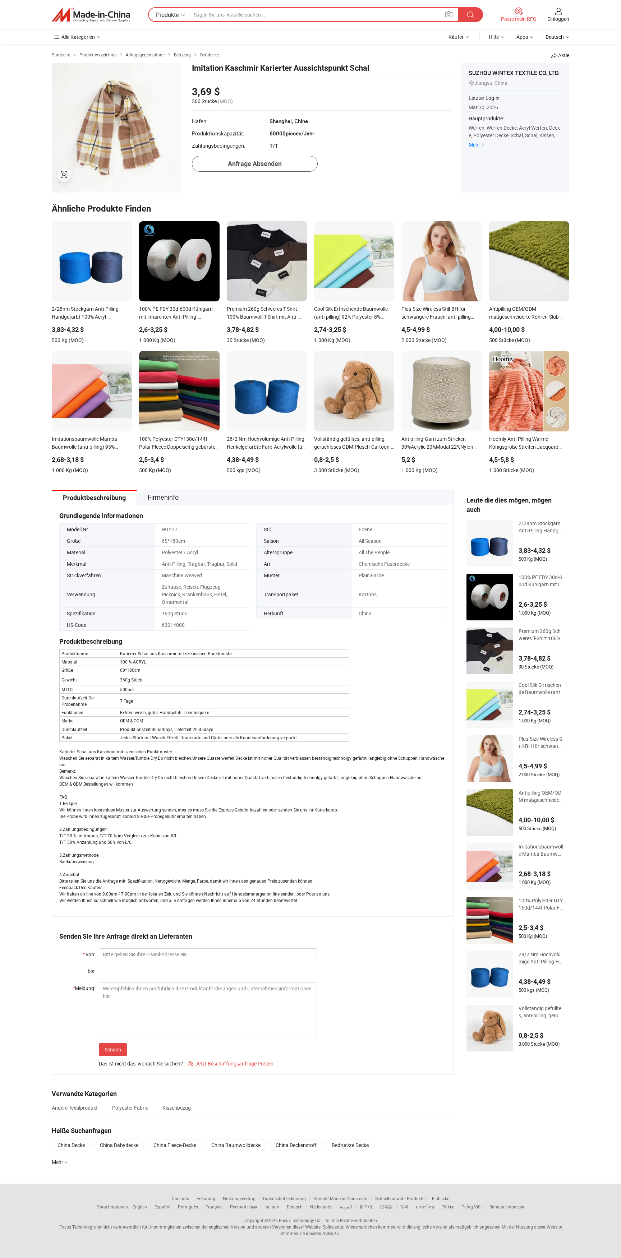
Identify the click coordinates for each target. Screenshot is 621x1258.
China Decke (71, 1145)
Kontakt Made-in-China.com (340, 1198)
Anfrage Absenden (255, 163)
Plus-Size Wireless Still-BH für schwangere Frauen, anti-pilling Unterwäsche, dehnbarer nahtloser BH (541, 742)
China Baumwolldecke (236, 1145)
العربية (346, 1207)
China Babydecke (119, 1145)
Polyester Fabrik (130, 1107)
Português (188, 1207)
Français (214, 1207)
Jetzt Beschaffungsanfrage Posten (230, 1063)
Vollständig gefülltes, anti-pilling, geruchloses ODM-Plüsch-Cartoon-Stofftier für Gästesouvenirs (541, 1012)
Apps (522, 36)
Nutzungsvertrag (239, 1198)
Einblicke (440, 1198)
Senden (113, 1049)
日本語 (386, 1207)
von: (89, 954)
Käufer (456, 36)
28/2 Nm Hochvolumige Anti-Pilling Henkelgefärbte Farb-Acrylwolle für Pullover (541, 958)
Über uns (180, 1198)
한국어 (365, 1207)
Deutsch (295, 1207)
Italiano (271, 1207)
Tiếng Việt (472, 1207)
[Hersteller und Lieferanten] (91, 14)
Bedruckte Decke (350, 1145)
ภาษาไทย (425, 1207)
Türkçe (448, 1207)
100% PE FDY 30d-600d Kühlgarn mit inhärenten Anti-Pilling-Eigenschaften (541, 581)
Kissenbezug (176, 1107)
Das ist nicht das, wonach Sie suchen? (141, 1063)
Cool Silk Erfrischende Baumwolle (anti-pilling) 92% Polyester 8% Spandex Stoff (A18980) (541, 688)
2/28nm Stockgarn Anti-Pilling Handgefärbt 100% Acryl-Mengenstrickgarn (541, 527)
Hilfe (494, 36)
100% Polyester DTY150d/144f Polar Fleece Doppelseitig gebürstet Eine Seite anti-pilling (541, 904)
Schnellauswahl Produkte (399, 1198)
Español (162, 1207)
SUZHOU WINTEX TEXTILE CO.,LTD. (514, 73)
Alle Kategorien (78, 36)
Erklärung (206, 1198)
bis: (91, 971)
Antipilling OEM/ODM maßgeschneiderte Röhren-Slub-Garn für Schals (541, 796)
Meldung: (84, 988)
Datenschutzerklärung (284, 1198)
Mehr (474, 144)
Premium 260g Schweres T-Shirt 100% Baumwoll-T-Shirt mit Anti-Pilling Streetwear (541, 635)
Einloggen (558, 18)
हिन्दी (404, 1207)
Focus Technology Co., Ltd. (305, 1220)
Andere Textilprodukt (75, 1107)
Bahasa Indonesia (506, 1207)
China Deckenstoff (296, 1145)
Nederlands (321, 1207)
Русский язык (243, 1207)
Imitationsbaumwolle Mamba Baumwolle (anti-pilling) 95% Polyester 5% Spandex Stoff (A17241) (541, 850)
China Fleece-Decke (174, 1145)
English (140, 1207)
